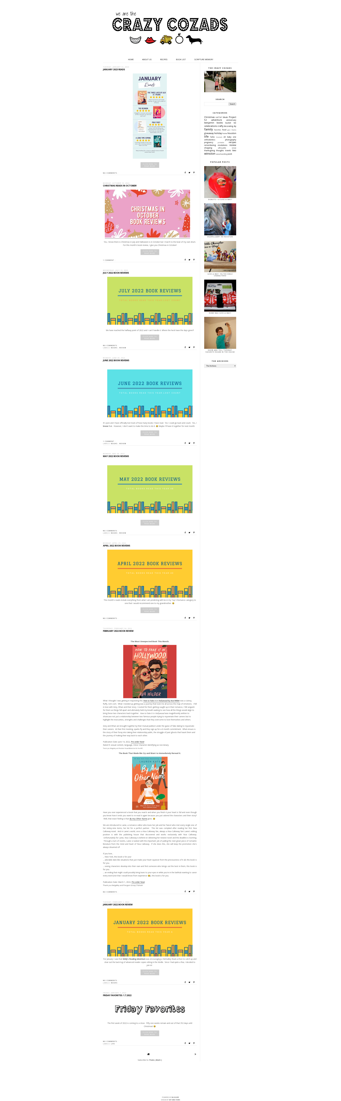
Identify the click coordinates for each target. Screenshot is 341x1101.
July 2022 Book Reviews (116, 272)
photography (230, 139)
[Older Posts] (195, 1054)
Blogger (175, 1097)
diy (235, 126)
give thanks (232, 130)
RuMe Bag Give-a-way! (220, 313)
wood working (222, 154)
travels (228, 150)
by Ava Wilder (161, 700)
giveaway (209, 133)
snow (234, 148)
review (122, 348)
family (209, 129)
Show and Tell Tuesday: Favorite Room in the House (220, 351)
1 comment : (109, 260)
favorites (218, 130)
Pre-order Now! (137, 741)
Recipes (163, 59)
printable (223, 142)
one (234, 137)
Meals (226, 117)
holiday (218, 133)
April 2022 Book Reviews (116, 545)
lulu (213, 136)
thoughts (220, 150)
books (114, 348)
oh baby (228, 137)
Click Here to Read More (150, 165)
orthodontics (214, 139)
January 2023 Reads (114, 69)
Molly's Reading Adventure (134, 959)
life (113, 1044)
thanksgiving (210, 150)
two (234, 150)
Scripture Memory (203, 59)
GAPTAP (219, 117)
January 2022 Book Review (118, 904)
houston (232, 133)
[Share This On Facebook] (185, 172)
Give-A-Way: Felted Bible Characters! (220, 275)
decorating (229, 126)
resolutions (223, 145)
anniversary (231, 120)
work (230, 154)
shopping (211, 148)
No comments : (110, 173)
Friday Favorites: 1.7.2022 (117, 995)
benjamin (210, 122)
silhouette (225, 148)
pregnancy (211, 142)
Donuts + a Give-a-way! (220, 199)
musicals (220, 137)
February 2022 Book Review (118, 630)
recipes (232, 142)
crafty (221, 125)
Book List (181, 59)
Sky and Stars (174, 1100)
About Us (147, 59)
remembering (211, 145)
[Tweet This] (190, 172)
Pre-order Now (138, 882)
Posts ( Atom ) (155, 1060)
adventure (218, 119)
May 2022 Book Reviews (116, 456)
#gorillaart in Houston (220, 237)
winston (210, 153)
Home (131, 59)
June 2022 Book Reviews (116, 360)
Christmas (210, 117)
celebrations (211, 125)
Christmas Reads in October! (120, 185)
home (225, 133)
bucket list (230, 123)
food (225, 129)
